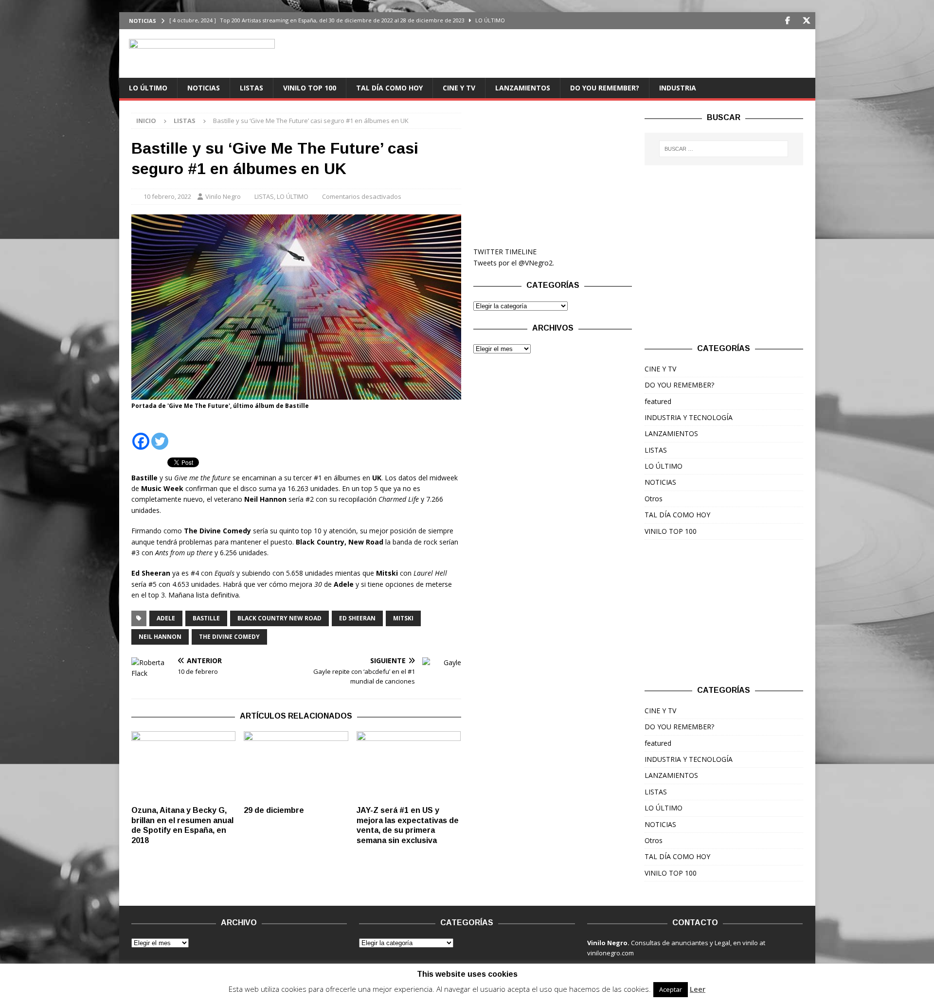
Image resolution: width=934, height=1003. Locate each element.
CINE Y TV (459, 87)
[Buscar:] (723, 149)
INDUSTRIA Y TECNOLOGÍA (689, 417)
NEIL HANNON (160, 637)
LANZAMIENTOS (522, 87)
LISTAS (251, 87)
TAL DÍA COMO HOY (389, 87)
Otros (654, 498)
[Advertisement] (552, 173)
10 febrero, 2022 (167, 196)
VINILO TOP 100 (309, 87)
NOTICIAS (203, 87)
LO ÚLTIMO (148, 87)
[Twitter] (806, 20)
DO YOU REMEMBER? (604, 87)
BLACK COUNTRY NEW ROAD (279, 618)
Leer (697, 989)
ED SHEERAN (357, 618)
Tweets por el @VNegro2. (513, 262)
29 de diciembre (274, 810)
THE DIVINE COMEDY (229, 637)
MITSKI (403, 618)
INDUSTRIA (677, 87)
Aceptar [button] (670, 989)
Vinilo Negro (223, 196)
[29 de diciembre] (296, 766)
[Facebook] (787, 20)
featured (658, 401)
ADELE (166, 618)
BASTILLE (206, 618)
